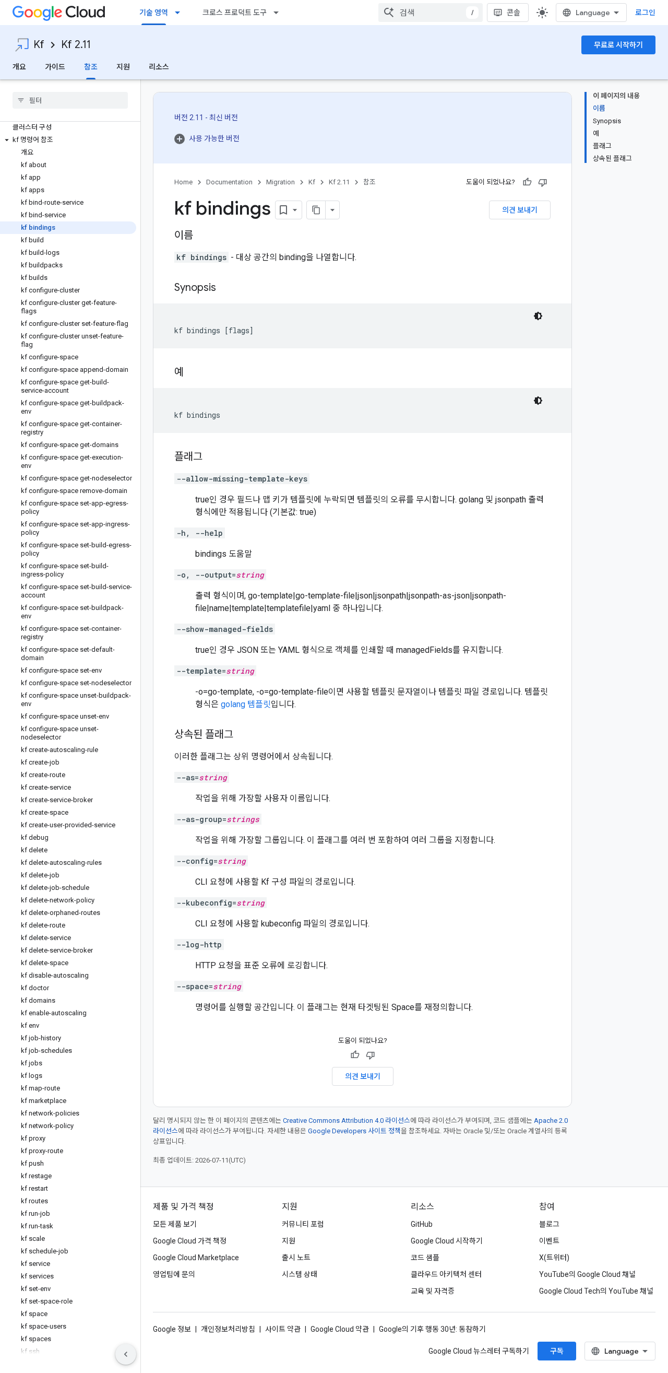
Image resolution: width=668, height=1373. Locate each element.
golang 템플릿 (246, 704)
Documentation (229, 182)
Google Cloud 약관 (340, 1329)
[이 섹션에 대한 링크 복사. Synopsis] (226, 288)
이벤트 (549, 1241)
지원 (123, 67)
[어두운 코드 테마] (538, 316)
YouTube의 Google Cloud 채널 (587, 1274)
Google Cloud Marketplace (196, 1257)
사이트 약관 (283, 1329)
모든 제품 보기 (175, 1224)
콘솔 (513, 12)
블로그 (549, 1224)
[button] (68, 140)
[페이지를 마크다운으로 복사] (316, 210)
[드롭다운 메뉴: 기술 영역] (180, 12)
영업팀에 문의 (174, 1274)
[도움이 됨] (527, 182)
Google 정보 (172, 1329)
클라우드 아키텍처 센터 (446, 1274)
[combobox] (430, 12)
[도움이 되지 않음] (543, 182)
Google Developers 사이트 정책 (354, 1131)
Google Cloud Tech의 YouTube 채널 (596, 1291)
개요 (19, 67)
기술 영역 (153, 12)
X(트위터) (554, 1257)
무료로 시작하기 (618, 45)
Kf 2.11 (76, 44)
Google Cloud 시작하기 (447, 1241)
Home (183, 182)
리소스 (159, 67)
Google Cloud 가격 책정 (189, 1241)
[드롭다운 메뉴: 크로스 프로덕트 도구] (279, 12)
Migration (280, 182)
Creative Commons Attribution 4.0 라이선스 (346, 1120)
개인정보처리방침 (228, 1329)
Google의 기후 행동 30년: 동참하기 (432, 1329)
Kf (38, 44)
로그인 (645, 12)
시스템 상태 (299, 1274)
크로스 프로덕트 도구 (234, 12)
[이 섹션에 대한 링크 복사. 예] (194, 373)
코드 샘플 (425, 1257)
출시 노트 (296, 1257)
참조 (91, 67)
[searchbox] (70, 100)
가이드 (55, 67)
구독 (557, 1351)
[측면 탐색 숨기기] (125, 1354)
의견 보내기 (520, 210)
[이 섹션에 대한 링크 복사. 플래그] (212, 457)
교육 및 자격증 (433, 1291)
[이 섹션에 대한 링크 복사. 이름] (203, 236)
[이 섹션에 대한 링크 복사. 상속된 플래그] (243, 735)
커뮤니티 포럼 (303, 1224)
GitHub (422, 1224)
